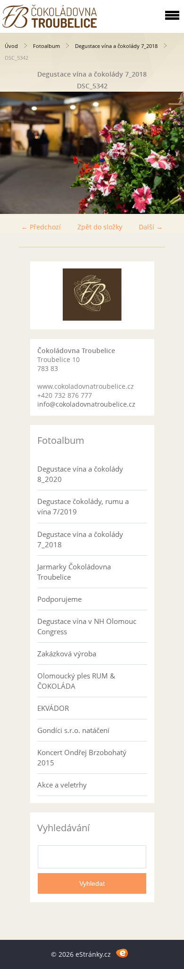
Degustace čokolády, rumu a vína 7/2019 (83, 506)
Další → (151, 226)
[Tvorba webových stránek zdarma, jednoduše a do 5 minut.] (122, 953)
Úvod (11, 45)
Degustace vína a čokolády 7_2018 (116, 45)
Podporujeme (59, 599)
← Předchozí (41, 226)
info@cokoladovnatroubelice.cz (86, 404)
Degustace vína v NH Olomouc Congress (86, 626)
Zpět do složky (99, 226)
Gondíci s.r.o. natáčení (73, 730)
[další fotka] (168, 153)
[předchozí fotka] (15, 153)
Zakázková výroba (66, 653)
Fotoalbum (46, 45)
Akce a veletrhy (62, 784)
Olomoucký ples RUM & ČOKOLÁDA (76, 681)
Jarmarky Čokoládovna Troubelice (74, 572)
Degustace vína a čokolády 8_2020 (80, 474)
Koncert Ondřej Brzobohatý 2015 (81, 757)
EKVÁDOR (53, 708)
